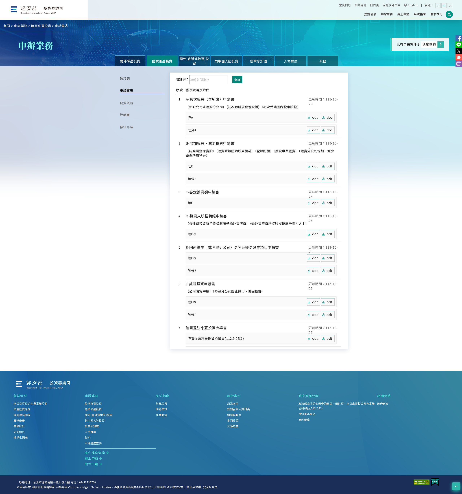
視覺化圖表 (21, 437)
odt (315, 117)
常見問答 (345, 5)
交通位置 (233, 426)
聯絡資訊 (161, 409)
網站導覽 (361, 5)
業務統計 (19, 426)
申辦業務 (20, 25)
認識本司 (233, 403)
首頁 (7, 25)
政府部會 (383, 403)
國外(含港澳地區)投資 (194, 61)
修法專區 (126, 126)
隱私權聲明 (194, 487)
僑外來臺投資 (130, 61)
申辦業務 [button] (387, 14)
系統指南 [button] (420, 14)
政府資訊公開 (308, 396)
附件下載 (91, 464)
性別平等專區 (306, 414)
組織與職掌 (234, 415)
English (413, 5)
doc (330, 117)
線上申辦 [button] (403, 14)
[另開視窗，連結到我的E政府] (435, 482)
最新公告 (19, 420)
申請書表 (126, 90)
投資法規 (126, 102)
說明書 (125, 114)
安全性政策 (210, 487)
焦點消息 (20, 396)
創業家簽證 (258, 61)
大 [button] (450, 5)
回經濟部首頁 (392, 5)
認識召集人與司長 (238, 409)
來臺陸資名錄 (22, 409)
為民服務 (304, 419)
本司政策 (233, 420)
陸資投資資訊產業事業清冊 (30, 403)
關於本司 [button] (436, 14)
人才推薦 (291, 61)
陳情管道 (161, 415)
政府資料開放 (22, 415)
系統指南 (162, 396)
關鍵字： (182, 79)
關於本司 (234, 396)
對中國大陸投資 (226, 61)
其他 (322, 61)
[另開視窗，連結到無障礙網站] (422, 482)
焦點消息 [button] (370, 14)
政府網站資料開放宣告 (169, 487)
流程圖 (125, 78)
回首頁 (374, 5)
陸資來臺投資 (41, 25)
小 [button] (438, 5)
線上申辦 (91, 458)
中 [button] (444, 5)
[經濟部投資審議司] (44, 7)
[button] (456, 486)
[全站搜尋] (449, 16)
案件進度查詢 (93, 443)
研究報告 (19, 432)
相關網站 (384, 396)
